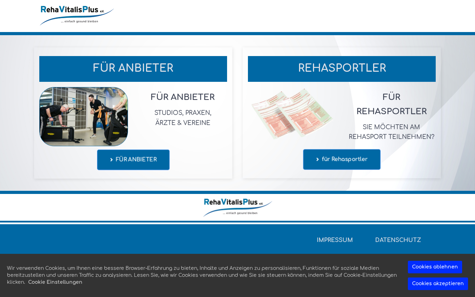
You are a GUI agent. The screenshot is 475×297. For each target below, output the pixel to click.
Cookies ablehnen (435, 266)
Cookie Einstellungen (55, 282)
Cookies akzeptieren (438, 283)
